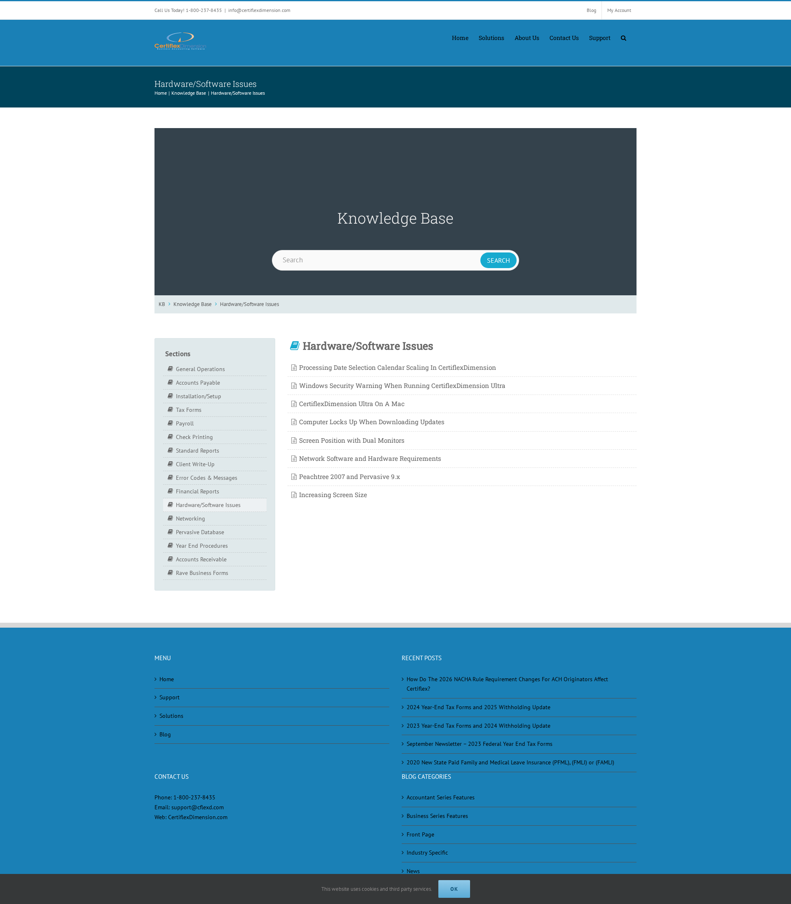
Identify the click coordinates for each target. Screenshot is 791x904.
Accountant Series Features (441, 797)
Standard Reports (197, 450)
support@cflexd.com (197, 807)
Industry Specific (427, 852)
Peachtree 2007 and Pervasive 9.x (349, 476)
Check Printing (194, 437)
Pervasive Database (200, 532)
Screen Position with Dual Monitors (352, 440)
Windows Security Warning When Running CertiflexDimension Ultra (402, 385)
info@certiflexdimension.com (259, 10)
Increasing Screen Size (333, 495)
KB (162, 304)
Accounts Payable (198, 382)
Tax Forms (188, 409)
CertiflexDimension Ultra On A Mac (352, 403)
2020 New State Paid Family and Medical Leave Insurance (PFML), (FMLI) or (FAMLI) (510, 762)
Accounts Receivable (201, 559)
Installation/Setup (198, 396)
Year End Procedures (202, 545)
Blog (165, 734)
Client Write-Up (195, 464)
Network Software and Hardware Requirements (370, 458)
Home (166, 679)
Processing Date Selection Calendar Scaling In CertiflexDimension (397, 367)
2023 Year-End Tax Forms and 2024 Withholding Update (478, 725)
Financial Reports (197, 491)
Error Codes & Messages (206, 477)
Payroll (185, 423)
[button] (623, 37)
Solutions (171, 715)
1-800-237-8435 (194, 797)
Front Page (420, 834)
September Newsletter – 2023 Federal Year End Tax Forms (479, 743)
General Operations (200, 369)
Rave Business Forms (202, 573)
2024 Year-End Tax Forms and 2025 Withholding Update (478, 707)
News (413, 871)
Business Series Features (437, 816)
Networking (190, 518)
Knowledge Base (192, 304)
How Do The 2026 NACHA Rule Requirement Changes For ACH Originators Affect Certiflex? (507, 684)
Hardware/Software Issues (249, 304)
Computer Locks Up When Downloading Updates (372, 422)
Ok (454, 888)
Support (169, 697)
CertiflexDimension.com (197, 817)
